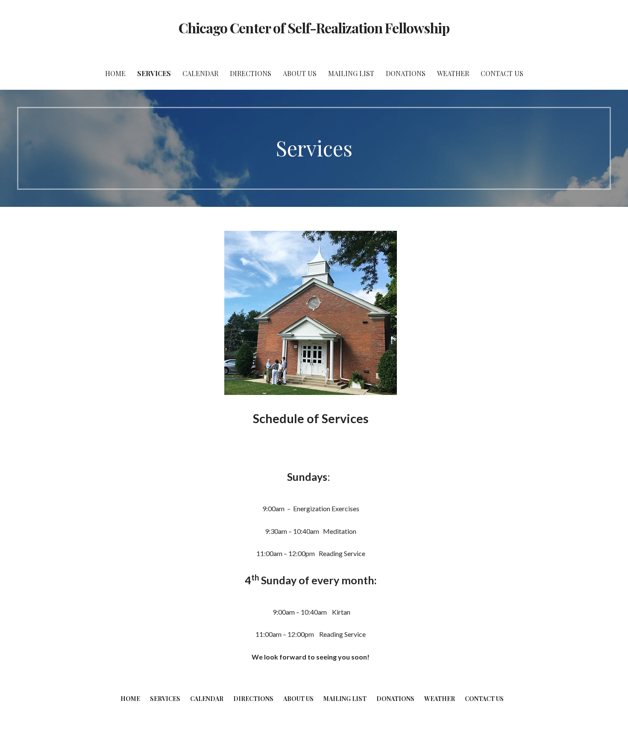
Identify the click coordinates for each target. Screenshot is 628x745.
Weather (453, 73)
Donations (406, 73)
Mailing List (351, 73)
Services (154, 73)
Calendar (200, 73)
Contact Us (502, 73)
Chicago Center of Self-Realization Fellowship (314, 27)
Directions (250, 73)
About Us (300, 73)
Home (115, 73)
